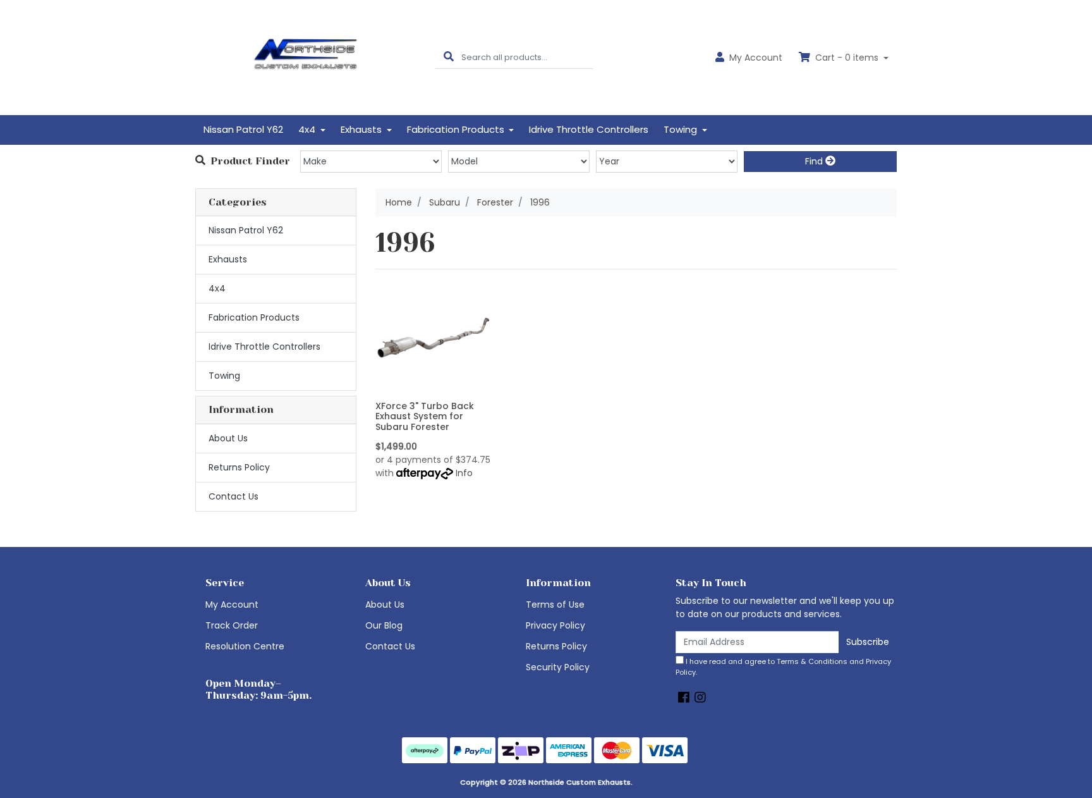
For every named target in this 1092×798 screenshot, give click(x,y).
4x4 (217, 288)
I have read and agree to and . (783, 666)
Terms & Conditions (812, 661)
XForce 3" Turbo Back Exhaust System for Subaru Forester (424, 417)
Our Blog (384, 625)
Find (815, 161)
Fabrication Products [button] (457, 129)
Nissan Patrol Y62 (243, 129)
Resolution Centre (244, 646)
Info (464, 473)
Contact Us (233, 496)
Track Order (231, 625)
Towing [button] (682, 129)
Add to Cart (433, 386)
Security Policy (558, 667)
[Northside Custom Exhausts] (305, 57)
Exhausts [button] (362, 129)
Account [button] (755, 57)
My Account (231, 604)
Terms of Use (555, 604)
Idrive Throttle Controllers (588, 129)
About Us (228, 438)
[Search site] (448, 57)
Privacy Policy (555, 625)
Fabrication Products (254, 317)
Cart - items (847, 57)
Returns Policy (239, 467)
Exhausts (228, 259)
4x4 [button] (308, 129)
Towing (224, 375)
